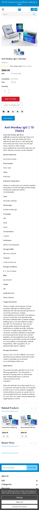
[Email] (8, 111)
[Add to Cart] (3, 436)
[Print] (13, 111)
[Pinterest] (22, 111)
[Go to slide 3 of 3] (31, 443)
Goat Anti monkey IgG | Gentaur (13, 427)
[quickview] (7, 436)
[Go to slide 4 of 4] (31, 408)
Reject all (19, 502)
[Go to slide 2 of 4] (35, 408)
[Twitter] (17, 111)
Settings (19, 497)
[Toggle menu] (3, 9)
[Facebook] (4, 111)
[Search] (34, 14)
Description (8, 118)
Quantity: (5, 86)
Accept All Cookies (19, 506)
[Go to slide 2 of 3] (35, 443)
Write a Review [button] (27, 66)
